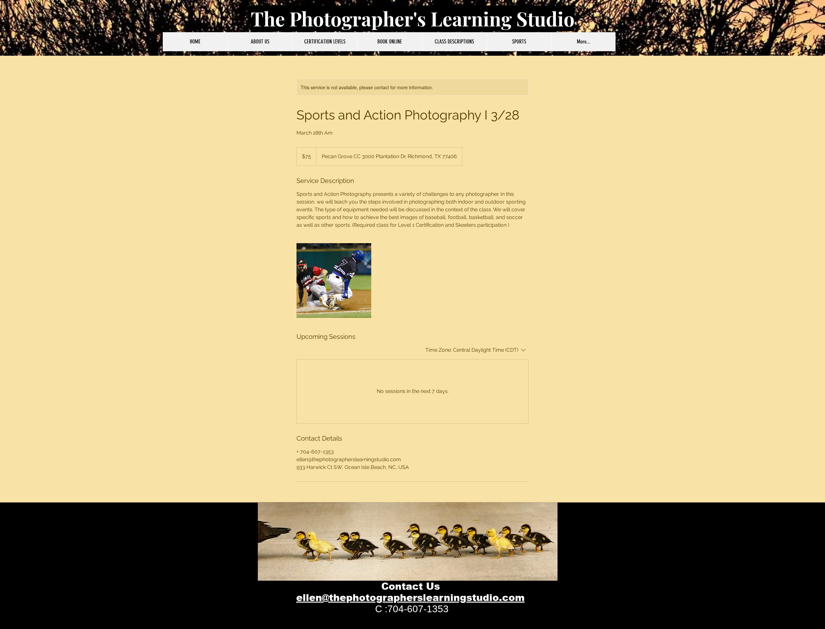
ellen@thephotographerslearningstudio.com (410, 597)
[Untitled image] (333, 280)
